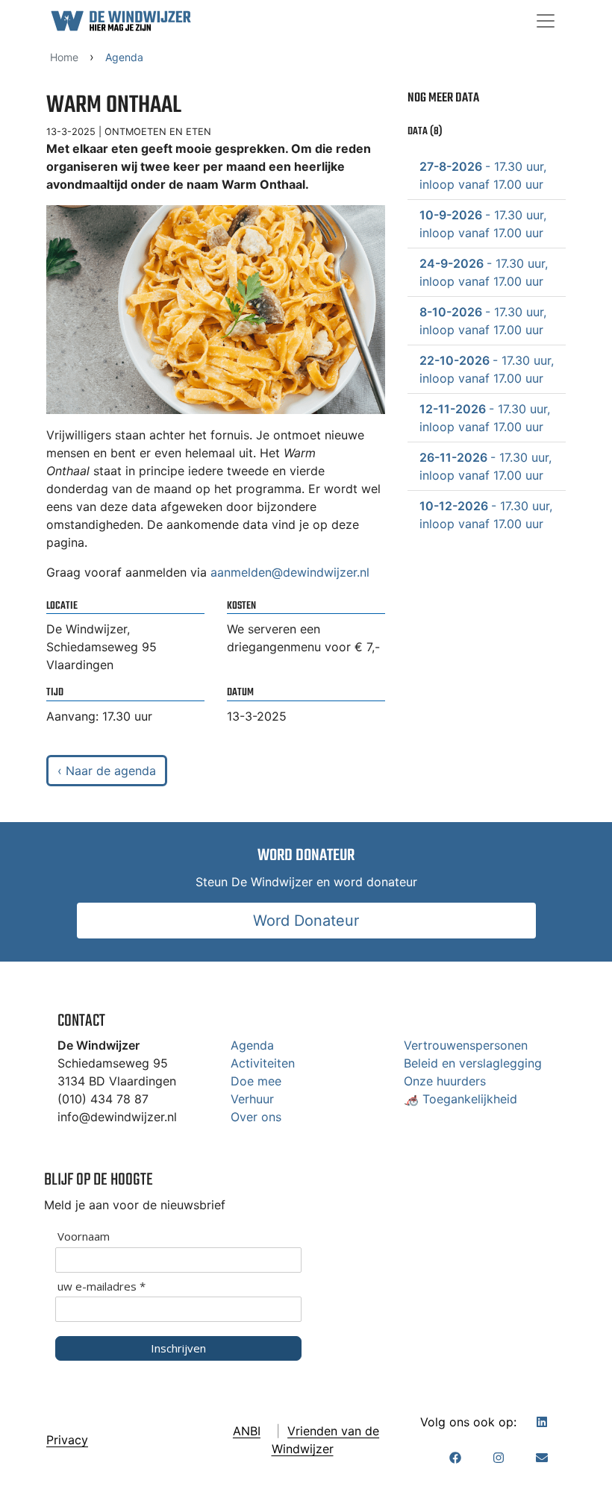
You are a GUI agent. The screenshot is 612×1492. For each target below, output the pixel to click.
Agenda (252, 1045)
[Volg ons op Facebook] (455, 1457)
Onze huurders (445, 1080)
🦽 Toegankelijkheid (460, 1098)
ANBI (246, 1430)
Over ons (256, 1116)
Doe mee (256, 1080)
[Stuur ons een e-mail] (541, 1457)
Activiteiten (263, 1063)
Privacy (67, 1439)
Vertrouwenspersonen (466, 1045)
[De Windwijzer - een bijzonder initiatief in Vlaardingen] (121, 21)
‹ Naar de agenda (106, 770)
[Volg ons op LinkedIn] (541, 1421)
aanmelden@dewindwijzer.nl (289, 572)
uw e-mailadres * (101, 1286)
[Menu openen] (545, 21)
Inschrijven (178, 1348)
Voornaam (83, 1236)
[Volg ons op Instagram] (498, 1457)
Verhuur (252, 1098)
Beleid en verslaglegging (473, 1063)
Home (64, 57)
